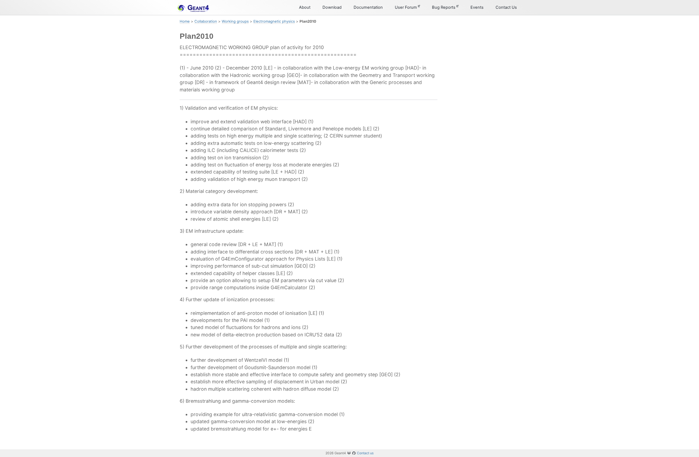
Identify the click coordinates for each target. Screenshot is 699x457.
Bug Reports (444, 7)
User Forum (406, 7)
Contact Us (506, 7)
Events (477, 7)
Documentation (368, 7)
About (304, 7)
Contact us (365, 453)
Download (332, 7)
